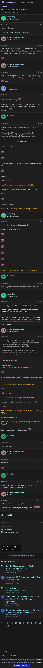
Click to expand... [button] (21, 141)
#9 (41, 337)
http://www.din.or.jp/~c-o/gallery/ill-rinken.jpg (18, 384)
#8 (41, 302)
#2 (41, 45)
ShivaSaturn (8, 581)
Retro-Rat (8, 615)
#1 (41, 24)
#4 (41, 94)
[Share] (38, 24)
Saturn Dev (19, 570)
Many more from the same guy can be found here (19, 270)
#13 (41, 500)
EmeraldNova (9, 590)
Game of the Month (20, 590)
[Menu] (2, 2)
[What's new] (36, 2)
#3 (41, 72)
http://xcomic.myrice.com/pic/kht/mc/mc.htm (17, 185)
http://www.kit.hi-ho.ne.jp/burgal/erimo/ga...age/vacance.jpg (16, 366)
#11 (41, 459)
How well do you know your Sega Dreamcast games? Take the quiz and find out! (23, 611)
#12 (41, 482)
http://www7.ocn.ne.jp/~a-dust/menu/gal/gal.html (19, 209)
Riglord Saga (10, 588)
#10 (41, 443)
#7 (41, 283)
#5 (41, 123)
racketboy (6, 12)
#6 (41, 221)
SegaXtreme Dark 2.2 (9, 656)
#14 (41, 523)
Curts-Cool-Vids (9, 604)
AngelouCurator (10, 570)
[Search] (41, 2)
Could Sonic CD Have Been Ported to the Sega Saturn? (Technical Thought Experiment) (22, 599)
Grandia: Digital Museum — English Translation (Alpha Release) (20, 567)
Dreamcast (15, 615)
